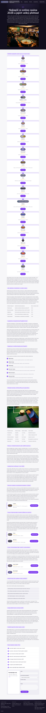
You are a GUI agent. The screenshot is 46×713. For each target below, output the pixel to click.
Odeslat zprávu (24, 691)
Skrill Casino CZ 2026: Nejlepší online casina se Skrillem (39, 708)
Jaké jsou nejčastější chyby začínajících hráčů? (16, 667)
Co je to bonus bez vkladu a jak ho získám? (16, 653)
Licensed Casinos (36, 1)
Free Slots (31, 1)
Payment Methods (42, 1)
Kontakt (22, 1)
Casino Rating (26, 1)
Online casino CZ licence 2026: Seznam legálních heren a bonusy (28, 704)
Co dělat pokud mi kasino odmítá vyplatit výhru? (17, 661)
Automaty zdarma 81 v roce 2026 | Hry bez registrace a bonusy (16, 705)
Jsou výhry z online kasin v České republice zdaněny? (17, 651)
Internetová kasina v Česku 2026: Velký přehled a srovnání (6, 707)
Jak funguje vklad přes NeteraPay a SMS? (16, 659)
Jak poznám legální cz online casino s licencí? (16, 648)
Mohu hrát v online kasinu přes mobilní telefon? (17, 656)
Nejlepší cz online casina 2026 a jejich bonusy (6, 704)
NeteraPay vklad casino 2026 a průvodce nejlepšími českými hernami (40, 705)
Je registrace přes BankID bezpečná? (15, 664)
